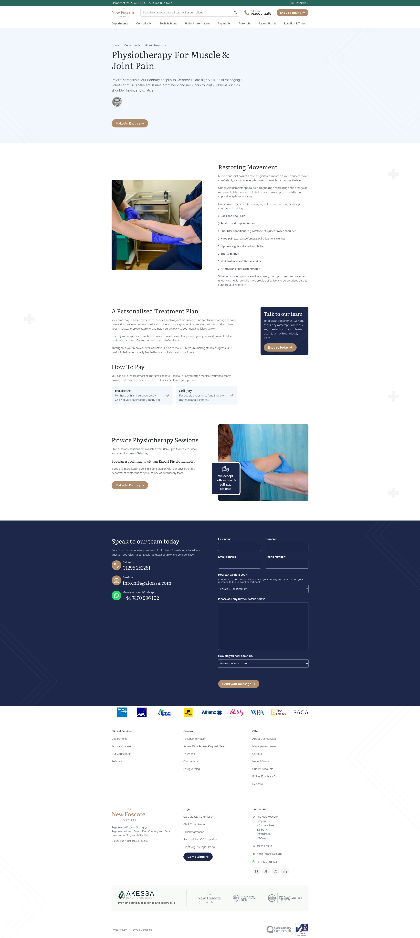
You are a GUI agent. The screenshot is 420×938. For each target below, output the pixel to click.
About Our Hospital (264, 738)
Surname (272, 539)
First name (225, 539)
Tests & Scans (168, 23)
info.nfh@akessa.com (147, 582)
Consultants (144, 23)
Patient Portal (267, 23)
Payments (224, 23)
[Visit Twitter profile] (266, 871)
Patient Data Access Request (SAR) (204, 746)
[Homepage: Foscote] (128, 814)
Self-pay (185, 390)
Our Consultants (121, 753)
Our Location (191, 761)
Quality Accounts (262, 769)
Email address (227, 556)
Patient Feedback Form (266, 776)
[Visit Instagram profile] (275, 871)
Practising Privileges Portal (199, 847)
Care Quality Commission (198, 816)
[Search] (235, 12)
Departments (120, 23)
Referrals (244, 23)
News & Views (260, 761)
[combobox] (188, 12)
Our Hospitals (297, 3)
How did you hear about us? (236, 655)
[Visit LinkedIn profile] (285, 871)
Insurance (123, 390)
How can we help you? (233, 574)
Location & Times (295, 23)
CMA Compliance (194, 824)
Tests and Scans (121, 746)
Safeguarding (191, 769)
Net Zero (257, 784)
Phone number (276, 556)
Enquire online (290, 12)
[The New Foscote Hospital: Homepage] (123, 13)
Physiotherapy (154, 45)
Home (115, 45)
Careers (257, 753)
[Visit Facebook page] (256, 871)
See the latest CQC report (198, 839)
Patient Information (197, 23)
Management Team (264, 746)
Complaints (196, 856)
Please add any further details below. (241, 599)
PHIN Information (193, 832)
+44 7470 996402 (141, 597)
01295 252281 (136, 567)
